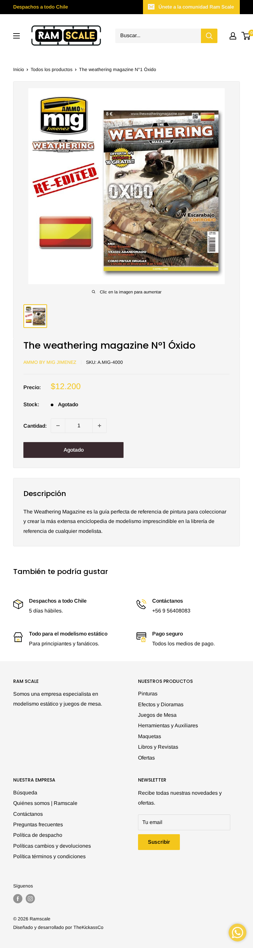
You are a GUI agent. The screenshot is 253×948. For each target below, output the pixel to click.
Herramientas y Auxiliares (168, 725)
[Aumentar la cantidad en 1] (99, 426)
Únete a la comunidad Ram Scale (196, 7)
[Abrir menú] (16, 35)
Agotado (74, 450)
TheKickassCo (88, 927)
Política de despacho (37, 835)
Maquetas (149, 736)
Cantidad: (35, 426)
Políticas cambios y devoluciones (52, 846)
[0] (246, 36)
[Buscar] (209, 36)
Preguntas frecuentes (38, 824)
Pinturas (147, 693)
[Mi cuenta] (233, 35)
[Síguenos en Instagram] (30, 898)
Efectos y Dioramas (160, 704)
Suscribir (159, 842)
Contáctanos (28, 814)
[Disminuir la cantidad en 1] (58, 426)
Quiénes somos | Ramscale (45, 803)
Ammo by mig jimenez (49, 362)
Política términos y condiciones (49, 856)
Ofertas (146, 758)
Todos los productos (51, 69)
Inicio (18, 69)
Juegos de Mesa (157, 715)
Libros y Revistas (158, 747)
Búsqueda (25, 792)
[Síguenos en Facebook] (17, 898)
